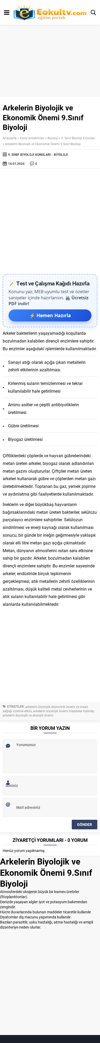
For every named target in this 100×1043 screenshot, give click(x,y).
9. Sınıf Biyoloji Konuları (78, 138)
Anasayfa (10, 138)
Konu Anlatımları (32, 138)
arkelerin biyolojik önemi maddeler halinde (63, 711)
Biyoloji (52, 138)
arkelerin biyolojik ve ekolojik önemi (28, 715)
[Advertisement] (50, 221)
